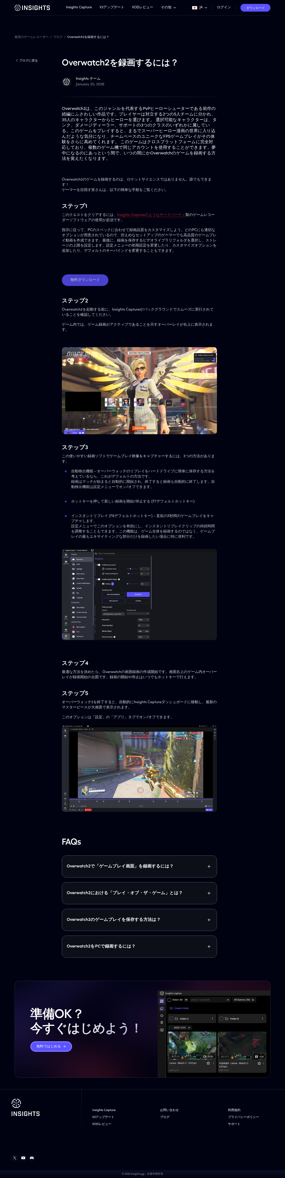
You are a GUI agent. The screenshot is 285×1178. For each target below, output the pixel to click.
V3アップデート (112, 7)
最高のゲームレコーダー (32, 37)
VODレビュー (142, 7)
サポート (234, 1124)
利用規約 (234, 1110)
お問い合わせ (169, 1110)
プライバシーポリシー (243, 1117)
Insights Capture (79, 7)
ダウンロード (255, 8)
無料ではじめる (48, 1046)
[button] (168, 8)
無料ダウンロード (85, 280)
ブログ (58, 37)
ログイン (224, 7)
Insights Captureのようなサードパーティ (151, 215)
